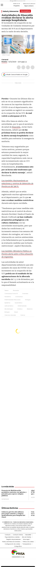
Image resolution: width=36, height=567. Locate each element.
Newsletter (28, 535)
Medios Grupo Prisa (18, 557)
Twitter (23, 67)
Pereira (4, 62)
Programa (16, 5)
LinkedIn (28, 67)
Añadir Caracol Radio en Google (16, 75)
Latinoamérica (9, 306)
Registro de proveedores (13, 539)
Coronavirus (19, 296)
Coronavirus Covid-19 (11, 293)
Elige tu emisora (28, 5)
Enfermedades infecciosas (12, 300)
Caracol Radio (9, 5)
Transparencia (26, 544)
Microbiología (9, 309)
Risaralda (16, 127)
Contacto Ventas (18, 535)
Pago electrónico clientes (12, 537)
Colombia (25, 293)
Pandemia (8, 296)
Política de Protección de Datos (11, 541)
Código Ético (18, 546)
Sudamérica (18, 303)
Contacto (7, 535)
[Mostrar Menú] (2, 5)
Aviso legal (26, 539)
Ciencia (22, 315)
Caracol (5, 59)
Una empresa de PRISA (18, 552)
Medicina (29, 309)
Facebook (19, 67)
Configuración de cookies (12, 544)
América (19, 309)
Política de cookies (28, 541)
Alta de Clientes (26, 537)
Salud (16, 312)
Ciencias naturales (10, 315)
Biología (7, 312)
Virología (27, 300)
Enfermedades (22, 306)
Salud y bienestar (11, 11)
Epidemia (7, 303)
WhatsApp (32, 67)
